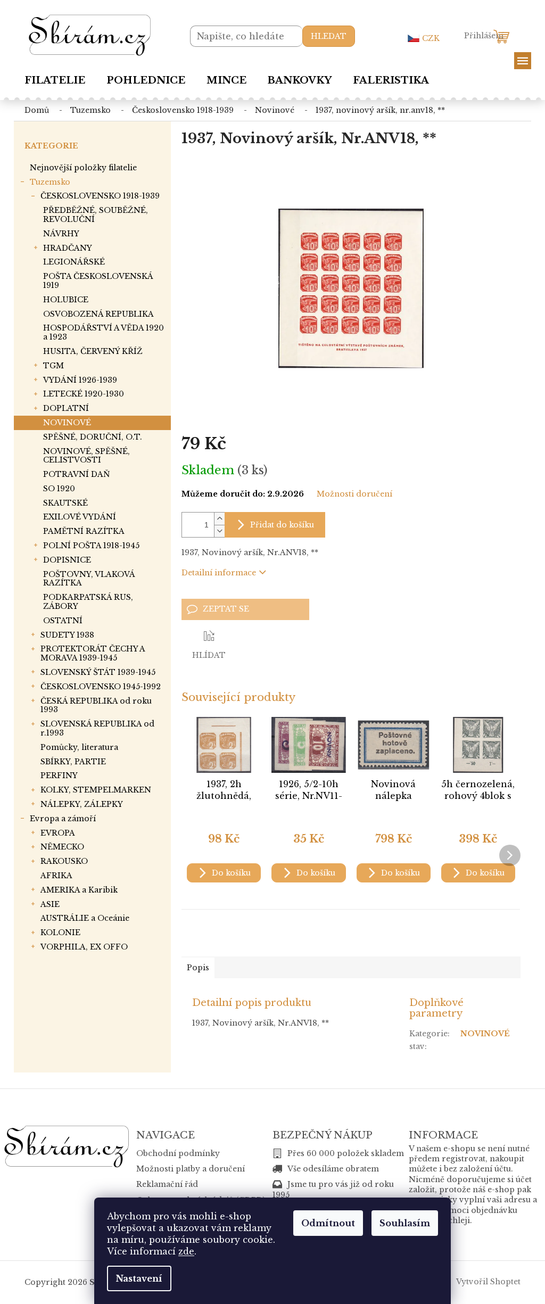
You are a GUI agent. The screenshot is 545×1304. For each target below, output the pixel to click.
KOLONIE (60, 932)
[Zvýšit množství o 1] (219, 519)
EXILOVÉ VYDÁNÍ (79, 517)
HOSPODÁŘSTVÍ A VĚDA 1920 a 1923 (103, 332)
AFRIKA (56, 875)
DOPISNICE (67, 560)
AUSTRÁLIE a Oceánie (84, 918)
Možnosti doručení (354, 494)
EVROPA (57, 833)
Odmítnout (328, 1223)
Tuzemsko (50, 182)
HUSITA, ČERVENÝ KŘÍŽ (93, 351)
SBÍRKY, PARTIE (73, 761)
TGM (53, 365)
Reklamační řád (167, 1184)
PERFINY (59, 775)
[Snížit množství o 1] (219, 531)
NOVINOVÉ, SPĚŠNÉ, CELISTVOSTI (86, 456)
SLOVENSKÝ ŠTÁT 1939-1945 (97, 672)
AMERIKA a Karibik (79, 890)
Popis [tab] (198, 967)
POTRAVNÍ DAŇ (76, 474)
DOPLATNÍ (66, 408)
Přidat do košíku (282, 525)
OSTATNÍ (62, 620)
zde (186, 1251)
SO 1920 (59, 488)
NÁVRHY (61, 233)
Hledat (328, 36)
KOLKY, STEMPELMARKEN (95, 790)
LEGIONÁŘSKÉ (74, 262)
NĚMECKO (62, 847)
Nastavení (139, 1278)
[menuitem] (55, 80)
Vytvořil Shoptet (488, 1281)
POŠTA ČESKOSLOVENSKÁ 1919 (98, 280)
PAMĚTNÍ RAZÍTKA (84, 531)
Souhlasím (404, 1223)
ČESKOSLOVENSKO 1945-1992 (100, 686)
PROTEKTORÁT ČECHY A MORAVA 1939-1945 (92, 653)
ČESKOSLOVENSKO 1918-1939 (100, 196)
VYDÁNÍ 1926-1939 (80, 380)
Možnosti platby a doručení (190, 1169)
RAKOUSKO (64, 861)
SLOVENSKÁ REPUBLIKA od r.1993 (97, 728)
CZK (431, 38)
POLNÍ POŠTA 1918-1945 (91, 545)
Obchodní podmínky (178, 1153)
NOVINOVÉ (67, 422)
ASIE (50, 904)
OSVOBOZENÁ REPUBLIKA (98, 314)
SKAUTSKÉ (65, 503)
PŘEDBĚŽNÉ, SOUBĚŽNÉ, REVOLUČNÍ (95, 214)
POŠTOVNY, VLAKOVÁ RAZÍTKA (89, 579)
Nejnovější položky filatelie (83, 167)
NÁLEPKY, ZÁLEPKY (81, 804)
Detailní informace (218, 572)
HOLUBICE (65, 299)
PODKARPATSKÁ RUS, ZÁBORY (88, 601)
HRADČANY (67, 248)
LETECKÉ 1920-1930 (83, 394)
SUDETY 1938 (67, 635)
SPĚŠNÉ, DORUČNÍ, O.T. (92, 437)
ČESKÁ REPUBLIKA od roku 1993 (96, 705)
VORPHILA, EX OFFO (84, 947)
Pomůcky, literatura (79, 747)
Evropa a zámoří (63, 818)
